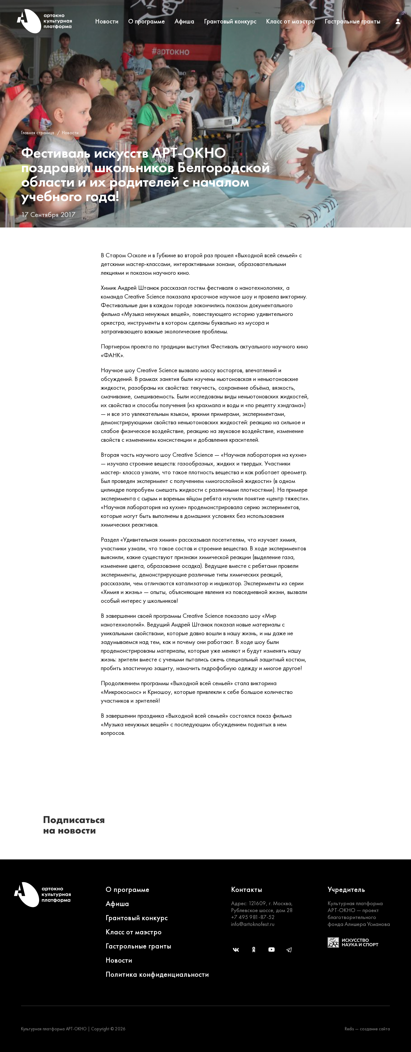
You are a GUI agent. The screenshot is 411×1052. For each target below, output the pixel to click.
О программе (146, 21)
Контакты (246, 889)
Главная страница (37, 133)
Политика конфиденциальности (157, 974)
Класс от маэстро (290, 21)
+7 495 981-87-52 (253, 917)
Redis (349, 1029)
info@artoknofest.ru (252, 924)
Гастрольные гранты (352, 21)
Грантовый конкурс (230, 21)
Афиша (184, 21)
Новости (107, 21)
